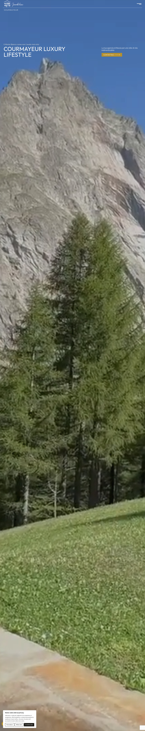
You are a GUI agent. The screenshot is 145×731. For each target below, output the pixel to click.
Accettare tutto (29, 724)
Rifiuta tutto (19, 724)
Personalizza (9, 724)
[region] (19, 719)
